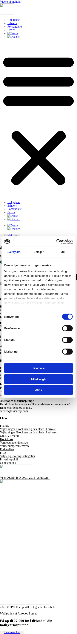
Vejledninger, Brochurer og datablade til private (28, 429)
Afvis (38, 390)
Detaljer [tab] (38, 251)
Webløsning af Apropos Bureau (18, 613)
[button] (38, 119)
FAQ (3, 452)
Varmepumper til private (14, 442)
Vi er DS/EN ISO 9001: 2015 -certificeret (24, 477)
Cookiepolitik (8, 462)
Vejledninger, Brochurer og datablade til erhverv (28, 432)
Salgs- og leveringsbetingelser (17, 456)
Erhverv (12, 23)
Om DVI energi (9, 435)
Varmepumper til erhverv (14, 445)
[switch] (67, 328)
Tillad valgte (38, 379)
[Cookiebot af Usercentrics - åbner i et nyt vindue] (56, 241)
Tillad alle (38, 368)
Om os (11, 30)
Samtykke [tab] (13, 251)
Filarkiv (4, 425)
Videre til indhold (10, 1)
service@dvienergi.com (14, 411)
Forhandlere (14, 26)
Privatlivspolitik (9, 459)
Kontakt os (6, 439)
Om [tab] (63, 251)
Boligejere (13, 19)
